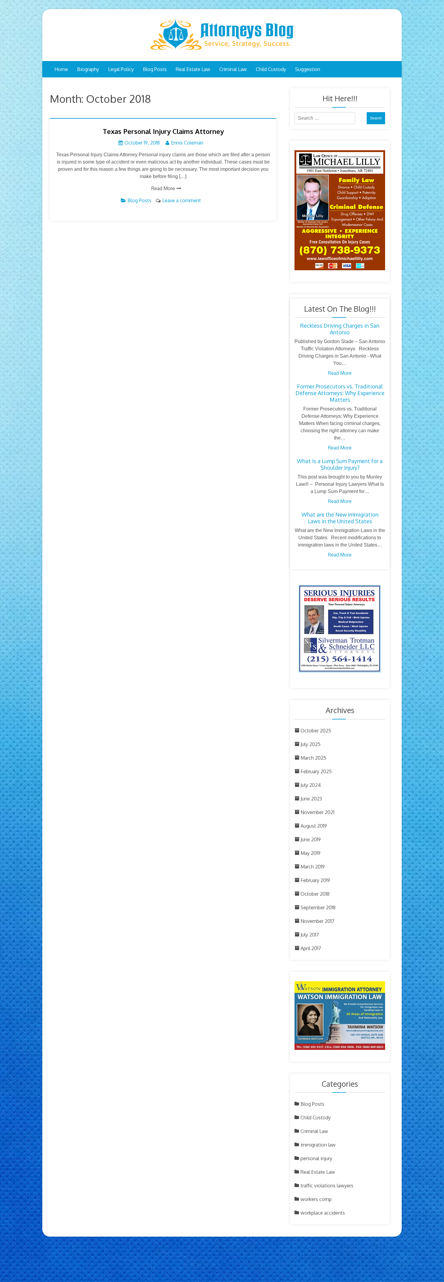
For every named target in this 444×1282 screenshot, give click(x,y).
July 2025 (310, 744)
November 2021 (317, 812)
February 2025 (316, 771)
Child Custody (271, 69)
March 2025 (313, 758)
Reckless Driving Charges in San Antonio (339, 329)
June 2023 (311, 799)
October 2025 (316, 731)
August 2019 (314, 826)
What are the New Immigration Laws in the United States (339, 517)
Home (61, 69)
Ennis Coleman (187, 143)
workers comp (316, 1199)
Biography (88, 69)
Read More (163, 188)
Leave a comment (181, 200)
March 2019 (313, 867)
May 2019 (310, 853)
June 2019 (311, 839)
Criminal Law (233, 69)
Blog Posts (155, 69)
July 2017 (310, 935)
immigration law (318, 1145)
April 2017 (311, 948)
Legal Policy (121, 69)
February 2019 (315, 880)
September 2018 (318, 907)
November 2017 (317, 921)
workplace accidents (323, 1213)
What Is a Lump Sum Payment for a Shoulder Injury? (340, 464)
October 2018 (315, 894)
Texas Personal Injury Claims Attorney (163, 131)
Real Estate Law (193, 69)
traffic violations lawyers (327, 1186)
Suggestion (307, 69)
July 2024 (311, 785)
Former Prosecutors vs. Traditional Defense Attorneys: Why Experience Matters (339, 393)
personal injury (316, 1158)
